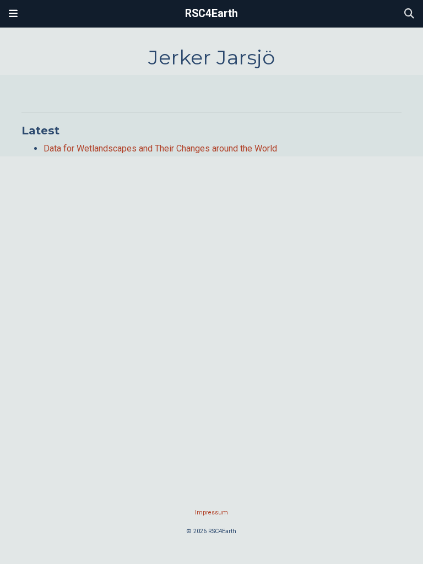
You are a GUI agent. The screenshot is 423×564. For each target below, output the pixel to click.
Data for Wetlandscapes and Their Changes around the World (160, 148)
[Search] (409, 14)
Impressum (211, 512)
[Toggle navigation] (13, 14)
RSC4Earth (211, 13)
